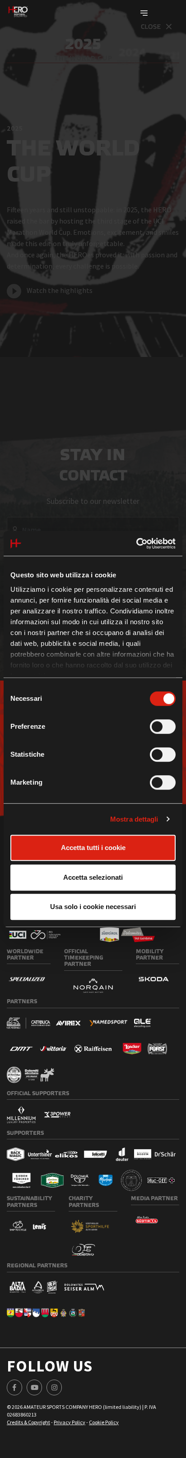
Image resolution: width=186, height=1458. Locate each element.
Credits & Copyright (28, 1422)
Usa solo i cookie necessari (93, 906)
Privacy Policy (69, 1422)
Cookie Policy (104, 1422)
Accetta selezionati (93, 877)
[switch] (163, 726)
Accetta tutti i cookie (93, 847)
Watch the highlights (60, 290)
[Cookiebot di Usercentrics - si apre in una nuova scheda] (136, 543)
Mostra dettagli (134, 819)
